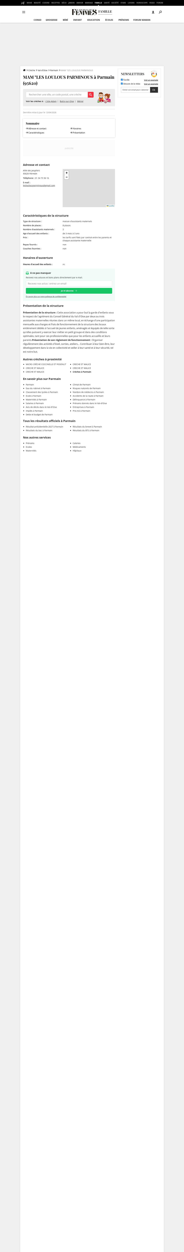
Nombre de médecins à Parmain (88, 392)
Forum (160, 3)
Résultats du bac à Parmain (39, 430)
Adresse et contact (37, 128)
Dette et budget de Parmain (39, 414)
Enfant (77, 19)
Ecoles (29, 447)
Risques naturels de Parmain (87, 388)
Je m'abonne (67, 290)
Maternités (31, 450)
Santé (107, 3)
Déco (64, 3)
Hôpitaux (77, 450)
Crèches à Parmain (82, 371)
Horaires (77, 128)
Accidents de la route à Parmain (88, 395)
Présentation (79, 132)
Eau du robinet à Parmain (38, 388)
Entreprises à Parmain (83, 407)
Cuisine (45, 3)
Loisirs (131, 3)
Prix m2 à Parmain (81, 410)
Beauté (37, 3)
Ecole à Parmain (33, 395)
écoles (109, 19)
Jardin (71, 3)
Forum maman (141, 19)
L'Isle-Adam (50, 101)
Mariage (89, 3)
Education (93, 19)
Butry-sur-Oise (67, 101)
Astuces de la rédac (131, 84)
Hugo (152, 3)
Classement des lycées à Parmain (42, 392)
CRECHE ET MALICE (35, 368)
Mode (29, 3)
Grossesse (51, 19)
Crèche (31, 70)
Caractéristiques (36, 132)
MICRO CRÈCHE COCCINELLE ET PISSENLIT (46, 364)
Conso (37, 19)
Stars (123, 3)
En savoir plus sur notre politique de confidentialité (46, 296)
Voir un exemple (151, 80)
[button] (66, 173)
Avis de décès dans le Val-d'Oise (41, 407)
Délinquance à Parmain (84, 399)
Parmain (54, 70)
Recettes (55, 3)
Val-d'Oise (42, 70)
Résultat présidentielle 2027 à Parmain (44, 426)
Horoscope (141, 3)
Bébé (65, 19)
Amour (79, 3)
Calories (76, 443)
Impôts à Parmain (34, 410)
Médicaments (79, 447)
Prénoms (123, 19)
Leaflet (111, 206)
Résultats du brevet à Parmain (87, 426)
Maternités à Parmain (36, 399)
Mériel (80, 101)
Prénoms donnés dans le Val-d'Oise (90, 403)
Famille (98, 3)
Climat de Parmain (82, 384)
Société (115, 3)
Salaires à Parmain (35, 403)
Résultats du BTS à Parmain (86, 430)
